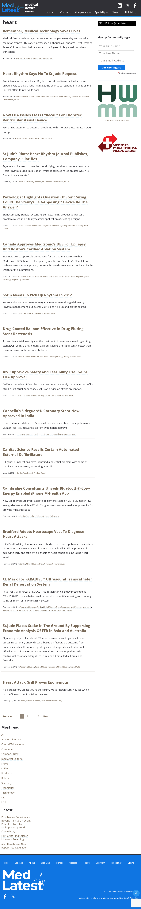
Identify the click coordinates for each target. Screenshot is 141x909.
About (32, 863)
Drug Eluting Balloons (67, 356)
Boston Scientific (41, 276)
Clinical (64, 12)
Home (50, 12)
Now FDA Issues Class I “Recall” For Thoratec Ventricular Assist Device (42, 117)
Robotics (6, 778)
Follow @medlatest (116, 23)
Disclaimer (116, 863)
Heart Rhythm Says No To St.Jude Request (40, 73)
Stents (5, 228)
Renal (69, 610)
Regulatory (80, 276)
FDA (32, 138)
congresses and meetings (73, 225)
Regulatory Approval (20, 279)
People (41, 58)
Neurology (7, 279)
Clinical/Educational (12, 744)
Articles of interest (11, 739)
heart (46, 58)
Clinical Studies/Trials (49, 96)
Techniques (54, 356)
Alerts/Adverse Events (25, 96)
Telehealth (40, 516)
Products (6, 773)
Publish (129, 12)
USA (29, 138)
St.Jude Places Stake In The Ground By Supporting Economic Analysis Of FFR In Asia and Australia (46, 628)
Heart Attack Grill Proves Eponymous (36, 682)
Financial (27, 313)
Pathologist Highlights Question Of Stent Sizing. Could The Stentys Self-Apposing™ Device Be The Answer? (45, 202)
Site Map (45, 863)
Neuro (67, 276)
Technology (31, 516)
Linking (131, 863)
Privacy (59, 863)
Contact (19, 863)
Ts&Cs (86, 863)
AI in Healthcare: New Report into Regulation (14, 845)
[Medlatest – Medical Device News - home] (13, 7)
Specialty (100, 12)
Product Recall (46, 138)
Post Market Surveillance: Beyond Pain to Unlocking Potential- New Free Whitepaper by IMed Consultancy (16, 824)
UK (3, 797)
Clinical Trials (59, 395)
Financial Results (43, 313)
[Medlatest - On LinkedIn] (120, 5)
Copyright (100, 863)
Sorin (34, 313)
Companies (81, 12)
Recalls (24, 138)
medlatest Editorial (30, 58)
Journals (27, 181)
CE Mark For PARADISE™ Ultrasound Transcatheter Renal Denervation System (47, 582)
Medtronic (63, 96)
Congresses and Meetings (52, 225)
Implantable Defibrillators (52, 181)
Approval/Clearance (26, 276)
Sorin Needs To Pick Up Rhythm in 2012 (37, 295)
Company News (10, 754)
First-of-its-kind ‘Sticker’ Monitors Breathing (14, 837)
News (115, 12)
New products (59, 564)
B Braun (21, 356)
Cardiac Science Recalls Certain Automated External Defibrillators (41, 452)
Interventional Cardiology (51, 700)
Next (45, 716)
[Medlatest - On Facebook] (135, 5)
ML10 (52, 58)
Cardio (19, 58)
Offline (29, 700)
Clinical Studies (63, 667)
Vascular (43, 610)
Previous (7, 716)
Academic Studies (27, 667)
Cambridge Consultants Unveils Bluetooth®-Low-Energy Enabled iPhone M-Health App (46, 491)
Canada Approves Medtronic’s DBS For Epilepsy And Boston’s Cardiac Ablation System (44, 247)
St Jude (71, 96)
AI (2, 734)
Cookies (73, 863)
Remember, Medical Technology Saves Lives (41, 30)
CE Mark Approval (53, 610)
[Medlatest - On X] (128, 5)
